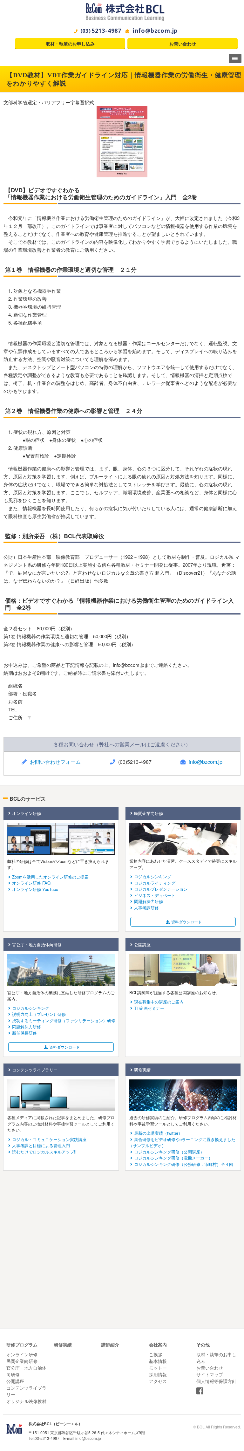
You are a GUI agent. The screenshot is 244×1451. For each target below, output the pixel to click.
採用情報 (158, 1374)
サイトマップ (209, 1374)
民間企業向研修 (148, 813)
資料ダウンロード (186, 921)
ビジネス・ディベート (154, 895)
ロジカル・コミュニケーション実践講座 (49, 1139)
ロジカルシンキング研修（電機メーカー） (173, 1158)
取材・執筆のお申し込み (70, 44)
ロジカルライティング (154, 883)
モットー (158, 1368)
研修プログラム (21, 1344)
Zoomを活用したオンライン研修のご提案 (50, 877)
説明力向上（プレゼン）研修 (39, 1014)
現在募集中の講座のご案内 (159, 1002)
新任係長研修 (24, 1033)
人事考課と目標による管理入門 (41, 1145)
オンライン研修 (26, 813)
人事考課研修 (146, 908)
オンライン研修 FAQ (31, 883)
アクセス (158, 1381)
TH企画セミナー (149, 1008)
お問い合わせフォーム (55, 761)
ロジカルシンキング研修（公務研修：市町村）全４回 (183, 1164)
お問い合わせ (182, 44)
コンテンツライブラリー (35, 1070)
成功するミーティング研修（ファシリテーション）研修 (63, 1020)
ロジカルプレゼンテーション (161, 889)
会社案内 (158, 1344)
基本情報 (158, 1361)
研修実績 (142, 1070)
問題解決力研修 (148, 901)
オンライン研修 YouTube (35, 889)
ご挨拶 (155, 1354)
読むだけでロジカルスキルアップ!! (44, 1152)
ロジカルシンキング (152, 876)
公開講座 (142, 944)
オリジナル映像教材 (26, 1401)
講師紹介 (110, 1344)
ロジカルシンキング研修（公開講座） (169, 1152)
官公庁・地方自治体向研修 (37, 944)
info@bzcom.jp (155, 30)
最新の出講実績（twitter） (158, 1133)
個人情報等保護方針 (216, 1381)
